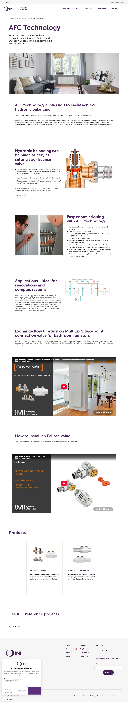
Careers (68, 649)
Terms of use (73, 696)
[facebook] (106, 650)
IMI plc (82, 649)
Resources (101, 9)
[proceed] (25, 195)
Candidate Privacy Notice (114, 696)
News (68, 656)
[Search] (123, 9)
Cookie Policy (92, 696)
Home (11, 18)
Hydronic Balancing (27, 18)
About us (114, 9)
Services (88, 9)
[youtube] (99, 650)
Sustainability (84, 652)
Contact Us (84, 656)
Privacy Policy (101, 696)
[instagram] (102, 650)
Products (66, 9)
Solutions (76, 9)
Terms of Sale (82, 696)
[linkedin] (95, 650)
